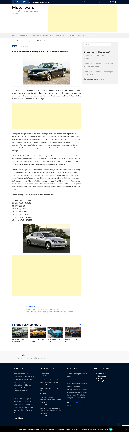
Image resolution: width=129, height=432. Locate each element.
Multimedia (47, 36)
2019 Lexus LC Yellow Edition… (19, 340)
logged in (26, 358)
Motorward (23, 7)
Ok (111, 429)
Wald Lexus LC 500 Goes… (36, 340)
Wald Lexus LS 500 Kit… (54, 340)
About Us (90, 36)
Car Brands (60, 36)
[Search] (99, 2)
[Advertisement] (82, 18)
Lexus (15, 46)
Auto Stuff (23, 36)
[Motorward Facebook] (110, 2)
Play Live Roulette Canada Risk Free (39, 2)
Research (35, 36)
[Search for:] (90, 2)
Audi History (44, 374)
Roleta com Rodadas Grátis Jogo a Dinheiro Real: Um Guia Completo (50, 410)
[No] (127, 429)
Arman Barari (30, 306)
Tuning (71, 36)
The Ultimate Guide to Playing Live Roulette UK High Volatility (50, 399)
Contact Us (80, 36)
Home (14, 36)
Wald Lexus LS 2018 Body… (72, 340)
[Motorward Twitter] (113, 2)
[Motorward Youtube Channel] (116, 2)
